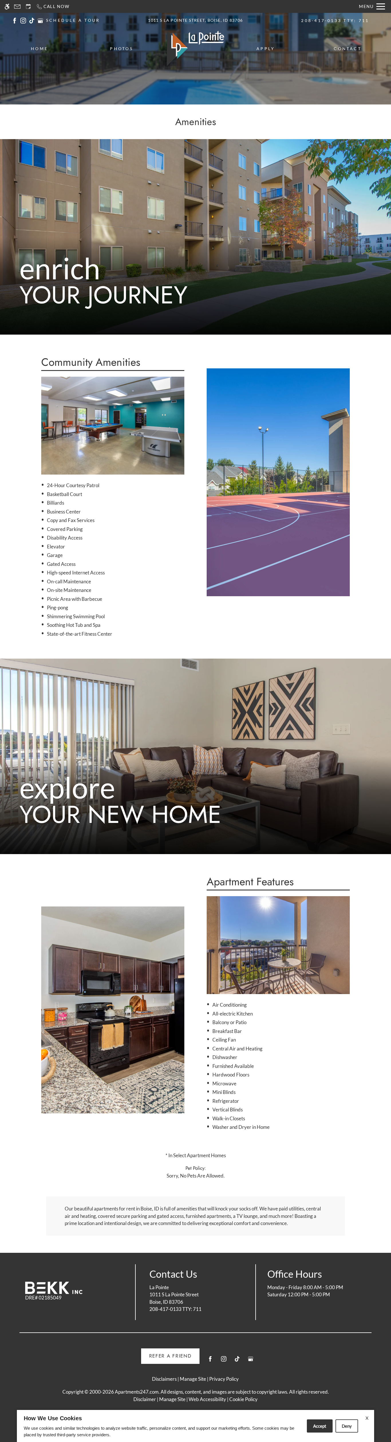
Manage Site (172, 1399)
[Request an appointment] (28, 6)
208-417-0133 (335, 20)
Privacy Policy (224, 1379)
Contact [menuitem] (348, 48)
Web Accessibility (207, 1399)
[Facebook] (210, 1361)
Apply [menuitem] (265, 48)
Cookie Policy (243, 1399)
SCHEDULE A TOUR (73, 20)
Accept (319, 1426)
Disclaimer (144, 1399)
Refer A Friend (170, 1355)
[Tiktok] (237, 1361)
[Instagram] (224, 1361)
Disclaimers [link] (164, 1379)
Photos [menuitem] (121, 48)
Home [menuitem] (39, 48)
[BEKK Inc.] (53, 1288)
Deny (347, 1426)
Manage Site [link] (193, 1379)
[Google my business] (251, 1361)
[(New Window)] (14, 20)
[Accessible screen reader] (7, 6)
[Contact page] (17, 6)
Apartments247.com (137, 1392)
